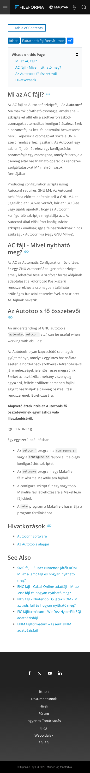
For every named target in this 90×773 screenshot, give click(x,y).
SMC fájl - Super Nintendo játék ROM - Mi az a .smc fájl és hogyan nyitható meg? (48, 574)
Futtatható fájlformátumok (43, 40)
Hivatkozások (25, 80)
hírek (44, 706)
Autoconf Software (32, 536)
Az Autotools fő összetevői (36, 73)
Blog (43, 728)
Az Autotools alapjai (33, 544)
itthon (13, 40)
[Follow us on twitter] (40, 673)
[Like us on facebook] (30, 673)
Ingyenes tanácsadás (44, 720)
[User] (74, 7)
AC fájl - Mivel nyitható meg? (38, 67)
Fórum (44, 713)
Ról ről (43, 742)
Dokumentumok (44, 698)
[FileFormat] (32, 7)
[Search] (84, 7)
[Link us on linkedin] (61, 673)
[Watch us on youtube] (51, 673)
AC (70, 40)
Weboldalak (44, 735)
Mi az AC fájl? (26, 61)
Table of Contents (28, 28)
